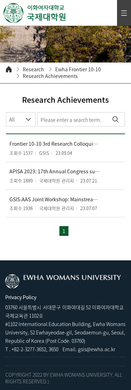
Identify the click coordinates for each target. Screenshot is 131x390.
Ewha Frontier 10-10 (78, 69)
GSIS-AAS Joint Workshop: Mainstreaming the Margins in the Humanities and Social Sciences (54, 199)
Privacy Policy (20, 297)
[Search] (115, 119)
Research (33, 69)
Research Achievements (50, 76)
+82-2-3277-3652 (29, 349)
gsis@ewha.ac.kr (96, 349)
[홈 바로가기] (9, 69)
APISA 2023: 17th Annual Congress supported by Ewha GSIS (54, 171)
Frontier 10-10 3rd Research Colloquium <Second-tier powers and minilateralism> (54, 143)
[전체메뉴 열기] (124, 13)
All (12, 119)
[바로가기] (34, 13)
